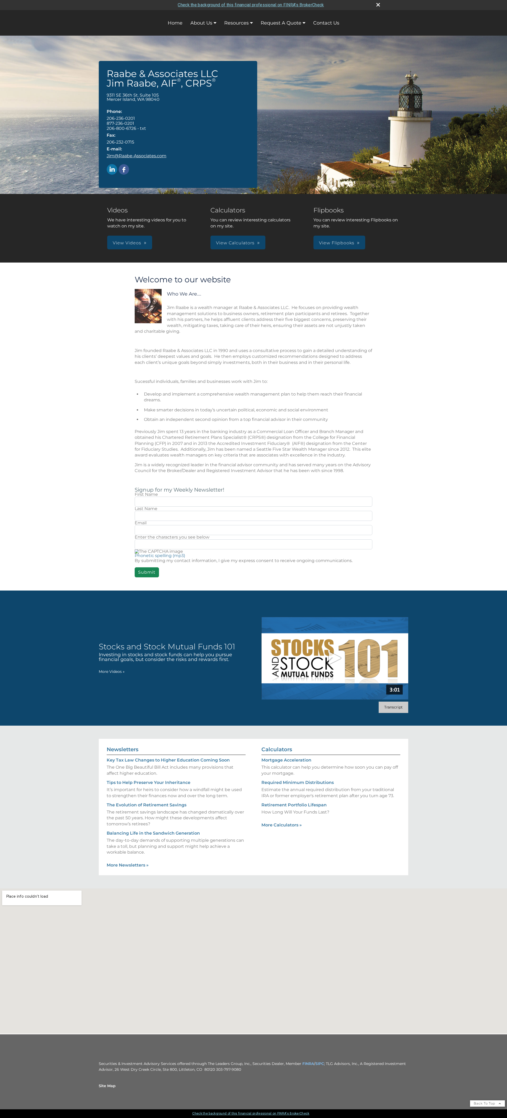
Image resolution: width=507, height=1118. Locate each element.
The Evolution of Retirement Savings (146, 804)
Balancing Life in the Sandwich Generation (153, 833)
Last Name (146, 509)
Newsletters (122, 749)
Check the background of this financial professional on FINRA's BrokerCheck (251, 4)
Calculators (276, 749)
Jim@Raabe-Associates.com (136, 155)
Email (141, 523)
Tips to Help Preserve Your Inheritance (148, 782)
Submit (147, 572)
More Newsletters (128, 865)
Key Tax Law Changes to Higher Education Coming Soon (168, 760)
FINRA (308, 1063)
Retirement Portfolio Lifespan (294, 804)
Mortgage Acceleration (286, 760)
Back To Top (485, 1103)
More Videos (112, 671)
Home (175, 23)
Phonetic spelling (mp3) (160, 555)
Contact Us (326, 23)
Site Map (107, 1085)
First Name (146, 494)
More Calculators (281, 824)
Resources (236, 23)
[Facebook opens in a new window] (124, 169)
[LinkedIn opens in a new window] (112, 169)
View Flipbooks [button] (336, 242)
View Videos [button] (127, 242)
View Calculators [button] (235, 242)
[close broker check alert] (378, 5)
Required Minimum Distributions (297, 782)
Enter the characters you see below (172, 537)
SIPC (319, 1063)
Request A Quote (281, 23)
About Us (201, 23)
